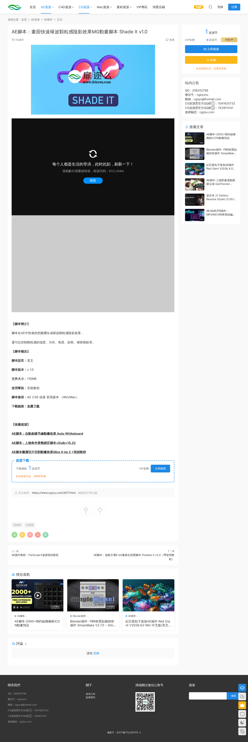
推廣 (171, 39)
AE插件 (20, 39)
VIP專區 (141, 7)
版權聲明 (90, 697)
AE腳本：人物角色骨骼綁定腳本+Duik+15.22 (44, 443)
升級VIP (229, 39)
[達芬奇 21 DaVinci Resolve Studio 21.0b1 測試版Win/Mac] (194, 200)
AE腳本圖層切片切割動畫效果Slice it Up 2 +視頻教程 (49, 452)
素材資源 (123, 7)
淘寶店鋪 (158, 7)
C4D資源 (65, 7)
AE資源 (46, 7)
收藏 (212, 60)
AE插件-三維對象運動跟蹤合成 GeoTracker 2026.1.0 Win (220, 183)
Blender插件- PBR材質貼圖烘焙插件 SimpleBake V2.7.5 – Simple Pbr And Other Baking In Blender (93, 623)
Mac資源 (103, 7)
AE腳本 (21, 615)
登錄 (96, 653)
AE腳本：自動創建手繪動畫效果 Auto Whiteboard (47, 433)
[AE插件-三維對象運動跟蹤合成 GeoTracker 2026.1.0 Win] (194, 184)
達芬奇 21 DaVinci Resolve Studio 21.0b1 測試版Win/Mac (220, 199)
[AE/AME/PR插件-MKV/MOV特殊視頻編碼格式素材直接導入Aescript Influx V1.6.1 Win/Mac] (194, 215)
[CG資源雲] (14, 7)
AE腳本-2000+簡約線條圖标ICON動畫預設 (37, 623)
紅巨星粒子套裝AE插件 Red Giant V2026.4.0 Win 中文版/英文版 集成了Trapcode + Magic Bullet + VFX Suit (148, 623)
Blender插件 (79, 615)
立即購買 (160, 468)
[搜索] (210, 7)
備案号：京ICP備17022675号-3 (124, 732)
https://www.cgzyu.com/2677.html (54, 492)
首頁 (33, 7)
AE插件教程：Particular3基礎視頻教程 (35, 555)
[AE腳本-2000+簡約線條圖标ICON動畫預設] (37, 595)
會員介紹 (90, 693)
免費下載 (33, 406)
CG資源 (84, 7)
